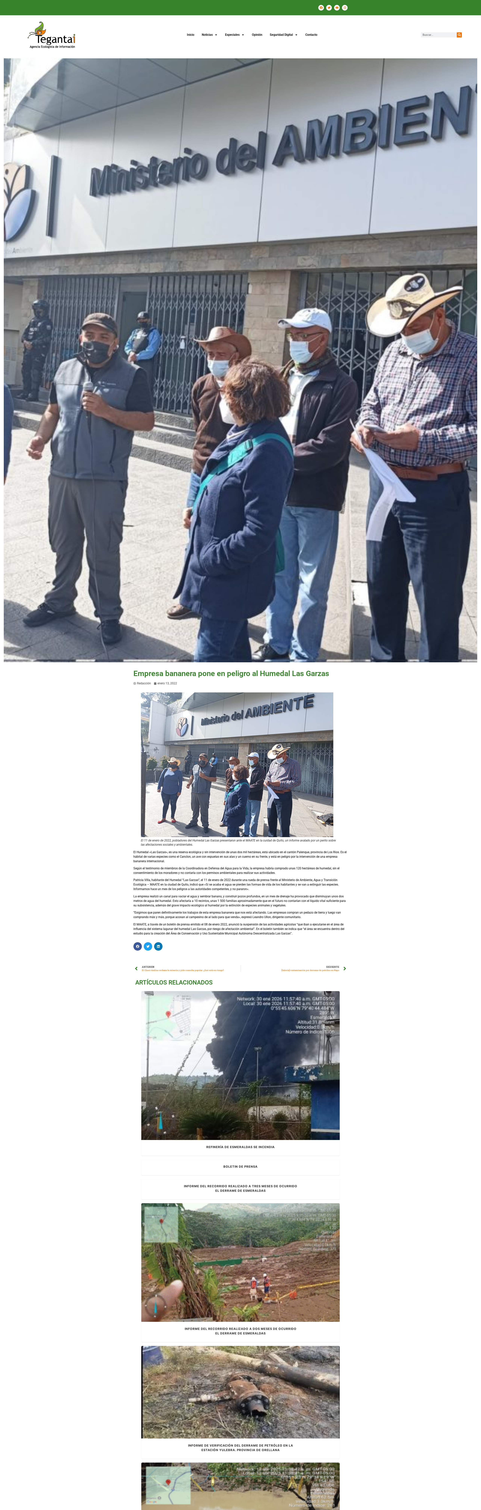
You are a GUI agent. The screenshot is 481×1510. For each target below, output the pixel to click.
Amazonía (192, 1400)
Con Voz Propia (232, 1267)
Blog (209, 1070)
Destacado (265, 1400)
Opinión (257, 35)
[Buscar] (459, 34)
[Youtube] (337, 8)
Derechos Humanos (218, 1400)
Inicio (190, 35)
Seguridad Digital (281, 35)
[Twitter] (329, 8)
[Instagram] (345, 8)
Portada (269, 1070)
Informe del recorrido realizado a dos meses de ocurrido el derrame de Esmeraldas (240, 1260)
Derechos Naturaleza (227, 1070)
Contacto (311, 35)
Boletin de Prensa (240, 1166)
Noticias (207, 35)
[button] (137, 946)
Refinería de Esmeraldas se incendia (240, 1063)
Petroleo (258, 1070)
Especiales (232, 35)
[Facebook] (321, 8)
